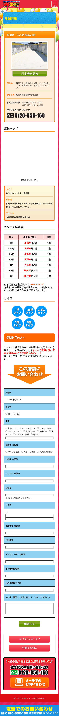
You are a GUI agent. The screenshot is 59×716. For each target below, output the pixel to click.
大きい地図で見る (29, 180)
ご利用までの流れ (29, 648)
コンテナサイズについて (29, 639)
